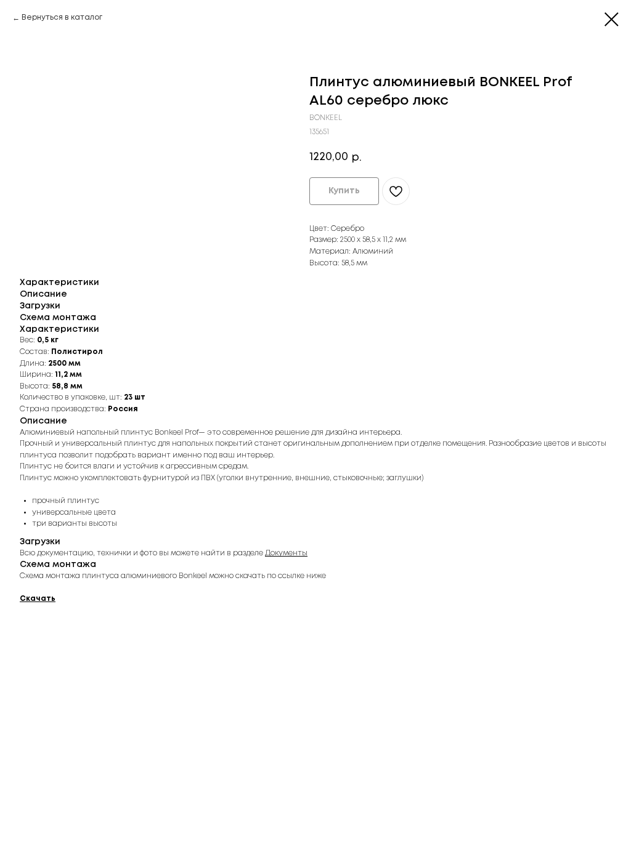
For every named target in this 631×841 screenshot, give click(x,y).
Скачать (37, 598)
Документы (286, 553)
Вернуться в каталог (62, 17)
